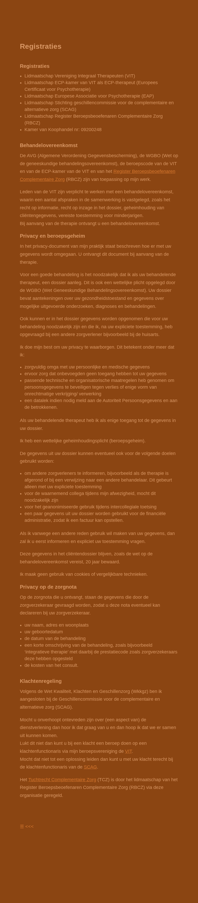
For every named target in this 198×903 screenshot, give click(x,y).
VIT (128, 751)
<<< (29, 826)
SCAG (90, 767)
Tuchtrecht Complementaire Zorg (62, 779)
